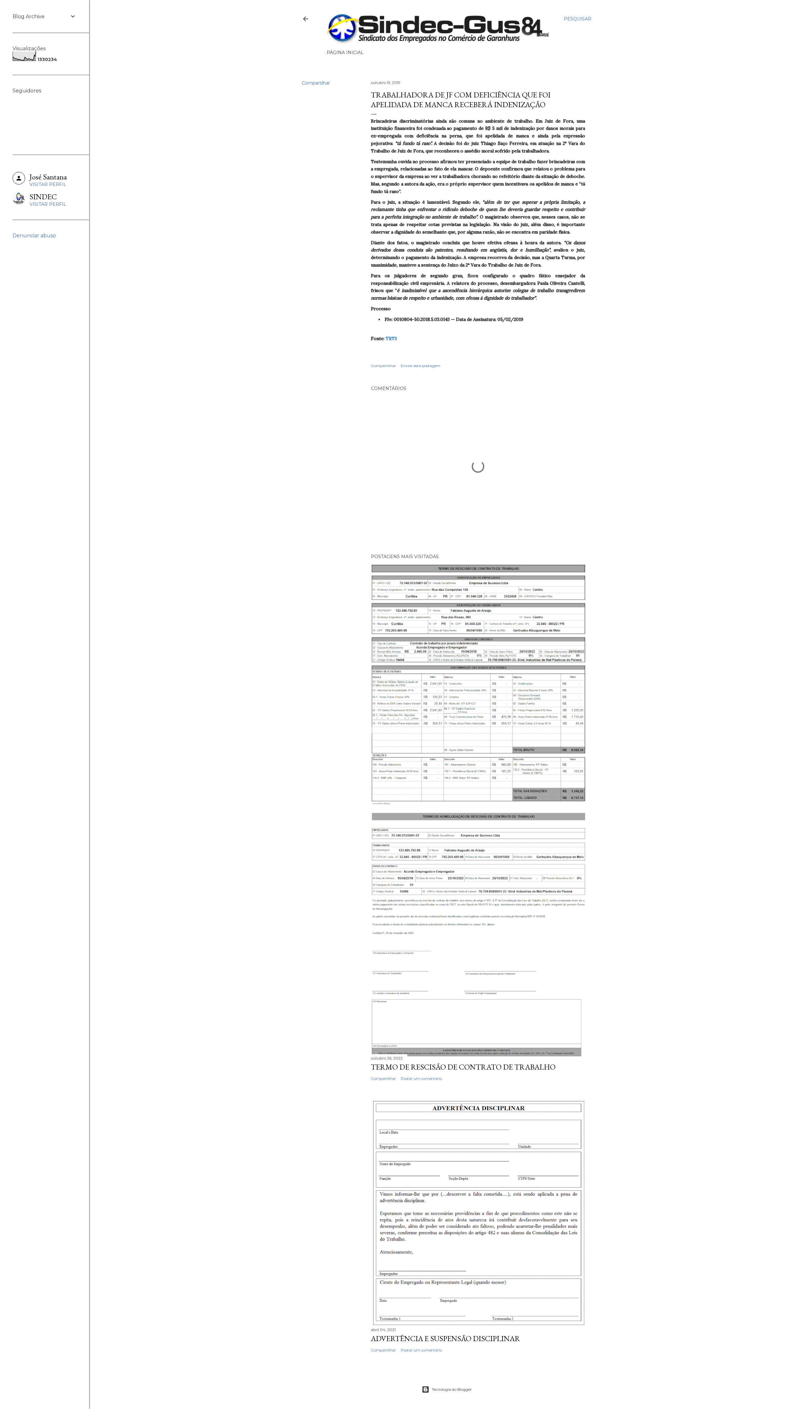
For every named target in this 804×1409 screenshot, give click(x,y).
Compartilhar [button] (316, 83)
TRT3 (391, 338)
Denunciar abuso (34, 236)
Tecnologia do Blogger (452, 1389)
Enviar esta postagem (420, 365)
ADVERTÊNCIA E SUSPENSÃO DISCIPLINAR (445, 1338)
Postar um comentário (421, 1078)
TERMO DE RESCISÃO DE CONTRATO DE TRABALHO (463, 1067)
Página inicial (345, 52)
